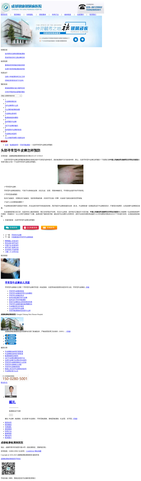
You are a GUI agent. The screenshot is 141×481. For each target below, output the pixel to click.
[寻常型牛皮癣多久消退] (10, 278)
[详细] (68, 331)
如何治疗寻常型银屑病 (17, 300)
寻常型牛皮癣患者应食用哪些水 (20, 304)
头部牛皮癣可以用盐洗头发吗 (15, 360)
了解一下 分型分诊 (12, 252)
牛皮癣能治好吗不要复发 (14, 351)
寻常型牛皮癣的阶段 (16, 291)
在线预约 (80, 14)
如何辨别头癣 (10, 54)
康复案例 (42, 14)
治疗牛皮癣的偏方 (11, 125)
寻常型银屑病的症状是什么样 (20, 310)
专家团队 (29, 14)
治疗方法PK (19, 80)
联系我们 (93, 14)
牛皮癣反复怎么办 (11, 371)
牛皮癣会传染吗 (11, 134)
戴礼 (12, 402)
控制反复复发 (10, 80)
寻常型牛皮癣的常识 (16, 295)
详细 (87, 287)
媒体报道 (67, 14)
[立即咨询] (10, 336)
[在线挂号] (10, 339)
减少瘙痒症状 (20, 88)
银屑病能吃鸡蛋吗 (11, 356)
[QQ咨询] (10, 344)
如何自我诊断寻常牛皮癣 (18, 297)
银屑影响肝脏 (20, 69)
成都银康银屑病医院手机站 (11, 459)
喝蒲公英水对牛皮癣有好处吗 (15, 369)
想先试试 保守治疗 (12, 243)
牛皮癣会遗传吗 (11, 113)
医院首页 (4, 14)
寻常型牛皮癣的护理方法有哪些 (20, 293)
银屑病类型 (14, 145)
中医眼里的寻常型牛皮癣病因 (22, 237)
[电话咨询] (10, 341)
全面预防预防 (20, 92)
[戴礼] (11, 397)
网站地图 (38, 451)
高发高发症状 (10, 57)
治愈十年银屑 (10, 76)
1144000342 (30, 451)
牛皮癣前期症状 (11, 101)
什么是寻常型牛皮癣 (16, 308)
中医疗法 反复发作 (12, 245)
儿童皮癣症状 (20, 57)
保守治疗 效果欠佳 (12, 247)
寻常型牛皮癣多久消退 (17, 282)
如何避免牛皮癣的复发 (13, 130)
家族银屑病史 (10, 88)
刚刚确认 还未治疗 (12, 241)
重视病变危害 (10, 65)
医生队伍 (4, 382)
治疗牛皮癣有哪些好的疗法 (15, 358)
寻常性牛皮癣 (16, 235)
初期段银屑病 (20, 54)
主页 (6, 145)
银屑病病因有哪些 (11, 117)
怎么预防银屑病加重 (12, 109)
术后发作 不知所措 (12, 249)
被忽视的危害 (20, 65)
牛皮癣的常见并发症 (16, 306)
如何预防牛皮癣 (11, 121)
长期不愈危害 (10, 69)
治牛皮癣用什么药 (11, 105)
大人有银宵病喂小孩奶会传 (15, 138)
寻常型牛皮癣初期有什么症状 (15, 362)
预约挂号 (8, 435)
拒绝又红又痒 (20, 76)
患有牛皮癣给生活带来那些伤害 (20, 302)
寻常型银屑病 (25, 145)
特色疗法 (55, 14)
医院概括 (17, 14)
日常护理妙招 (10, 92)
